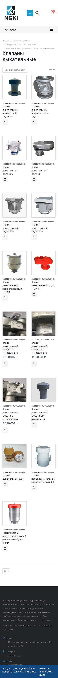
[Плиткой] (50, 69)
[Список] (54, 69)
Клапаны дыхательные (41, 340)
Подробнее (5, 122)
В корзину (5, 364)
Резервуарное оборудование (15, 103)
